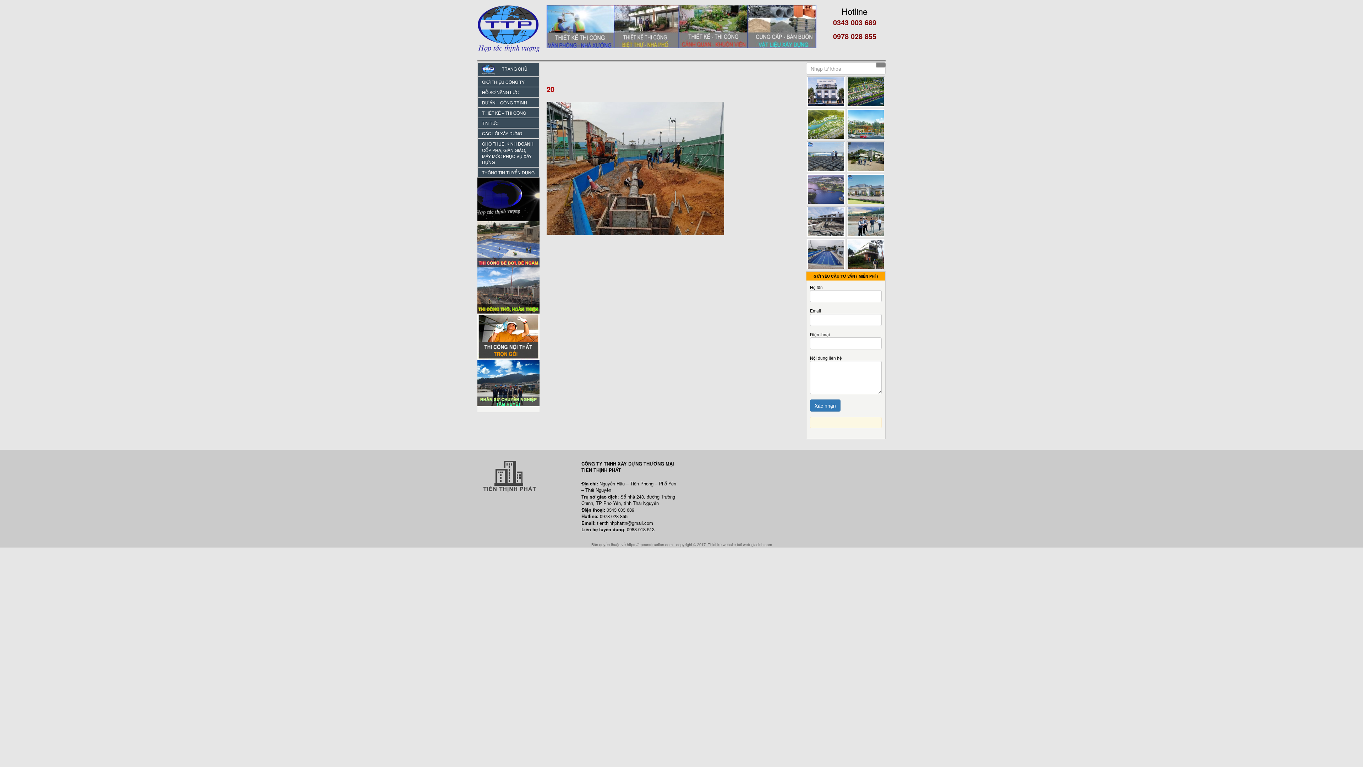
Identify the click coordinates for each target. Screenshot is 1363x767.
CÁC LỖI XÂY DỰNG (502, 133)
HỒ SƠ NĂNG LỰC (500, 92)
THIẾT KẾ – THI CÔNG (504, 113)
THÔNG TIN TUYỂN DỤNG (508, 172)
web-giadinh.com (757, 544)
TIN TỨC (490, 123)
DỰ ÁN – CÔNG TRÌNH (504, 102)
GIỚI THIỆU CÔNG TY (503, 82)
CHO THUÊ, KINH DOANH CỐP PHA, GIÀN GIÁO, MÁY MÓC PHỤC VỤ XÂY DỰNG (507, 153)
